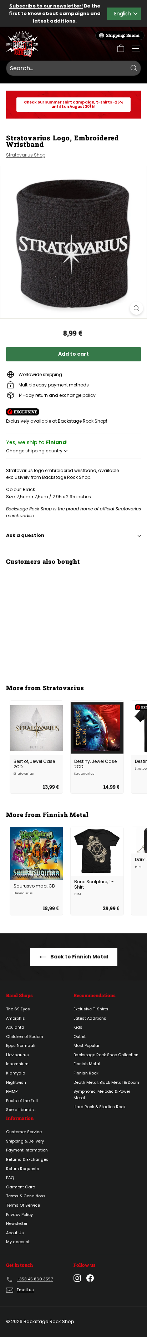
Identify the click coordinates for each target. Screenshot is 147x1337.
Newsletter (16, 1223)
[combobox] (73, 68)
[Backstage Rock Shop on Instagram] (77, 1278)
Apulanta (15, 1027)
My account (18, 1242)
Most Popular (87, 1045)
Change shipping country (35, 451)
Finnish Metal (65, 815)
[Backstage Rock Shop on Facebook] (90, 1278)
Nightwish (16, 1082)
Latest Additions (90, 1018)
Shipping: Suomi (123, 35)
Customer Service (24, 1132)
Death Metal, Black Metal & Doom (106, 1082)
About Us (15, 1233)
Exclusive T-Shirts (91, 1009)
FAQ (10, 1177)
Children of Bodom (24, 1036)
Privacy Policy (19, 1214)
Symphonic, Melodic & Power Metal (102, 1094)
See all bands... (21, 1109)
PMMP (11, 1091)
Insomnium (17, 1064)
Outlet (80, 1036)
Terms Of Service (23, 1205)
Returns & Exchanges (27, 1159)
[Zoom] (136, 308)
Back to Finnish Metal (78, 956)
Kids (78, 1027)
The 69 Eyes (18, 1009)
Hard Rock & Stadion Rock (100, 1107)
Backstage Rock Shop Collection (106, 1055)
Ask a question (25, 535)
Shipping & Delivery (25, 1141)
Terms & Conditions (26, 1196)
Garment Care (20, 1187)
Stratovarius (63, 688)
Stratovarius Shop (25, 155)
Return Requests (22, 1169)
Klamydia (15, 1073)
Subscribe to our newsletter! (46, 6)
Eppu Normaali (20, 1045)
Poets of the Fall (22, 1100)
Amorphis (15, 1018)
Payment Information (27, 1150)
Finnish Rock (86, 1073)
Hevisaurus (17, 1055)
